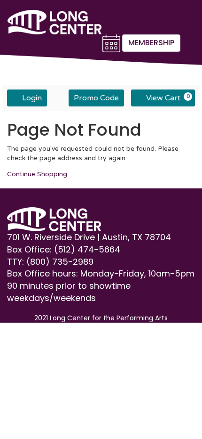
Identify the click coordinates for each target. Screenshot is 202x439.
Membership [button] (151, 42)
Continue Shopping (37, 174)
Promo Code (96, 98)
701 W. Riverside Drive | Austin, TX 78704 (90, 237)
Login (32, 98)
